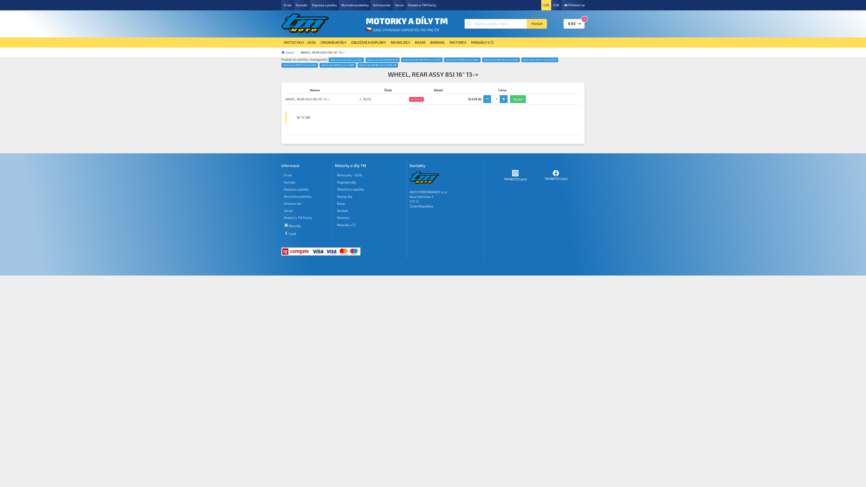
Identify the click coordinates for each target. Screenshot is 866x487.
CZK (546, 5)
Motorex (343, 218)
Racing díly (344, 196)
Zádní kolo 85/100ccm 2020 (346, 59)
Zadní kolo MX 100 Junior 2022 (501, 59)
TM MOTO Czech (515, 179)
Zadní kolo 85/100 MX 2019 (382, 59)
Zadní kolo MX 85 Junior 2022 (462, 59)
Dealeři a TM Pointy (422, 5)
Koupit (518, 99)
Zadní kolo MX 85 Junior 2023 (299, 65)
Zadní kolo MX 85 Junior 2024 (337, 65)
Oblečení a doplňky (350, 189)
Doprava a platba (324, 5)
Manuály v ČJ (346, 225)
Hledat (537, 23)
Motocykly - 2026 (349, 175)
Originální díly (346, 182)
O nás (288, 5)
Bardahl (342, 211)
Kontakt (302, 5)
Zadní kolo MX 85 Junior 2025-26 (377, 65)
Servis (399, 5)
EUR (556, 5)
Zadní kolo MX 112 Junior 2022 (539, 59)
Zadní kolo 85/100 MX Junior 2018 (422, 59)
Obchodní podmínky (355, 5)
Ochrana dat (382, 5)
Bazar (341, 203)
